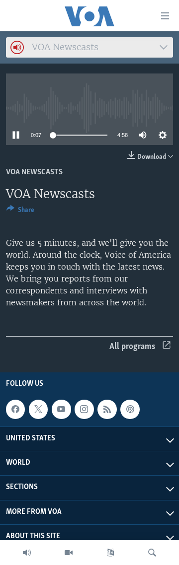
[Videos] (69, 552)
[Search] (152, 552)
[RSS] (106, 409)
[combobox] (89, 47)
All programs (132, 347)
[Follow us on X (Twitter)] (38, 409)
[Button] (20, 211)
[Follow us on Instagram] (84, 409)
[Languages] (110, 552)
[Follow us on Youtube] (61, 409)
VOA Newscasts (34, 172)
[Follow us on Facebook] (15, 409)
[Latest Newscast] (27, 552)
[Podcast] (129, 409)
